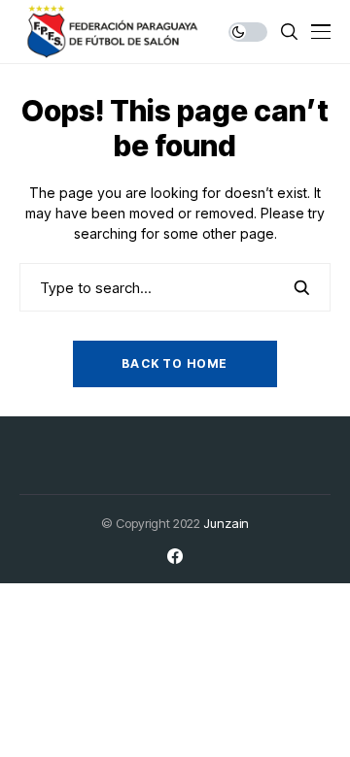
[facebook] (175, 556)
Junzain (226, 523)
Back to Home (175, 363)
